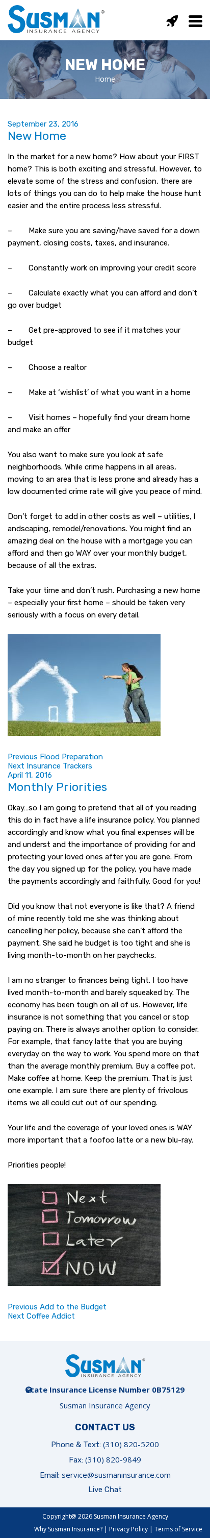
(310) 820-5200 (131, 1444)
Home (105, 79)
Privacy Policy (128, 1529)
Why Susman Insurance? (68, 1529)
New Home (37, 136)
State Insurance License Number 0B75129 (105, 1389)
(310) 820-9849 (113, 1459)
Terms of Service (178, 1529)
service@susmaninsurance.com (116, 1475)
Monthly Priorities (57, 787)
